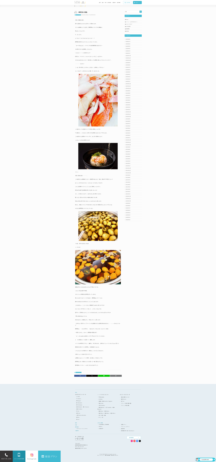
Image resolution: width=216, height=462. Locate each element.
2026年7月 (128, 41)
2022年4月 (128, 158)
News (127, 19)
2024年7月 (128, 95)
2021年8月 (128, 177)
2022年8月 (128, 149)
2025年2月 (128, 79)
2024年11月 (128, 86)
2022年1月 (128, 165)
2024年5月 (128, 100)
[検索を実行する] (141, 12)
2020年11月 (128, 198)
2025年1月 (128, 81)
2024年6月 (128, 97)
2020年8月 (128, 205)
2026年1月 (128, 53)
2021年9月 (128, 175)
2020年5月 (128, 212)
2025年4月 (128, 74)
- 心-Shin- (77, 396)
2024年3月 (128, 104)
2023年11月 (128, 114)
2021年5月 (128, 184)
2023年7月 (128, 123)
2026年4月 (128, 48)
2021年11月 (128, 170)
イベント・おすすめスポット (131, 21)
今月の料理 (128, 26)
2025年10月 (128, 60)
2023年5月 (128, 128)
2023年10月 (128, 116)
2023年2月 (128, 135)
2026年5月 (128, 46)
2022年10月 (128, 144)
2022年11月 (128, 142)
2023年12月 (128, 111)
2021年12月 (128, 168)
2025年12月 (128, 55)
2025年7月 (128, 67)
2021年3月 (128, 189)
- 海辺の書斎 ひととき (124, 397)
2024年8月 (128, 93)
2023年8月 (128, 121)
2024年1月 (128, 109)
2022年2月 (128, 163)
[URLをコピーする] (116, 376)
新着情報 (128, 28)
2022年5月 (128, 156)
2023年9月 (128, 118)
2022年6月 (128, 154)
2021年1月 (128, 193)
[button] (80, 376)
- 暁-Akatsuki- (78, 402)
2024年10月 (128, 88)
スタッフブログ (78, 372)
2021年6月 (128, 182)
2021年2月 (128, 191)
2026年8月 (128, 39)
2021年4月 (128, 186)
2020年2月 (128, 219)
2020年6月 (128, 210)
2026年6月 (128, 43)
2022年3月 (128, 161)
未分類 (127, 31)
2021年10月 (128, 172)
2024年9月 (128, 90)
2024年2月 (128, 107)
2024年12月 (128, 83)
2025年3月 (128, 76)
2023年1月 (128, 137)
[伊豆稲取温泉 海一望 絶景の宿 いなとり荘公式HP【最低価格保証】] (85, 2)
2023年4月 (128, 130)
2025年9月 (128, 62)
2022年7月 (128, 151)
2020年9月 (128, 203)
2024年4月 (128, 102)
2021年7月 (128, 179)
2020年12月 (128, 196)
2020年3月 (128, 217)
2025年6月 (128, 69)
